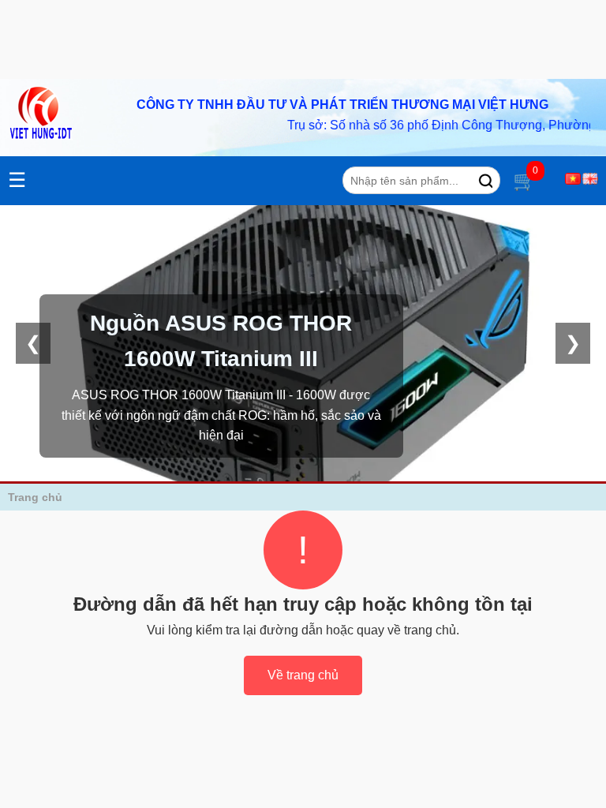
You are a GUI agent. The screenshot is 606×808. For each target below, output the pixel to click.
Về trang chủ (303, 675)
